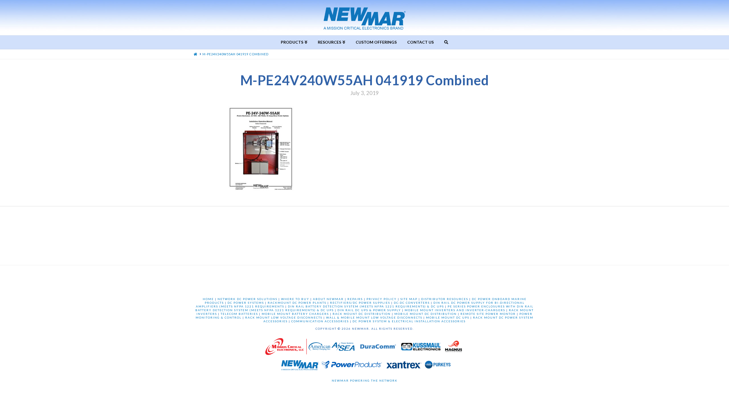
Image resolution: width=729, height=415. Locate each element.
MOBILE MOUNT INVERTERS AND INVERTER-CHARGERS (455, 310)
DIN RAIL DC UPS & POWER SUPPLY (369, 310)
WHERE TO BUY (295, 299)
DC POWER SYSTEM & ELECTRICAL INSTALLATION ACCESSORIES (409, 321)
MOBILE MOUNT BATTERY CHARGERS (295, 313)
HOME (208, 299)
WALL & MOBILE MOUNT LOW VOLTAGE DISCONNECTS (374, 317)
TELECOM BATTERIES (239, 313)
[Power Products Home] (351, 366)
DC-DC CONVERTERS (412, 302)
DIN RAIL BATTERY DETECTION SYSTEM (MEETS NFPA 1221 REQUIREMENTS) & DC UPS (366, 306)
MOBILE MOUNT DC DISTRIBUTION (425, 313)
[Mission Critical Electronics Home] (286, 348)
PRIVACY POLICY (381, 299)
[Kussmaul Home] (421, 348)
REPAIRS (355, 299)
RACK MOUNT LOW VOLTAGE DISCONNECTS (283, 317)
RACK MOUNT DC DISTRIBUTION (362, 313)
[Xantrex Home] (403, 366)
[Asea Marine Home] (343, 348)
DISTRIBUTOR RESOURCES (444, 299)
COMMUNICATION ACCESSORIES (320, 321)
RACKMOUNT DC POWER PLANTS (297, 302)
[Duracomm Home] (379, 348)
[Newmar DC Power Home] (300, 366)
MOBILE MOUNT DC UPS (447, 317)
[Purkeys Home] (437, 366)
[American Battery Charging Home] (319, 348)
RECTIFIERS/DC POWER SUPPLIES (360, 302)
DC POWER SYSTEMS (246, 302)
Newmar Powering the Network (365, 380)
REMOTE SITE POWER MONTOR (488, 313)
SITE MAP (408, 299)
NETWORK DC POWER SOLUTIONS (247, 299)
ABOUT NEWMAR (328, 299)
